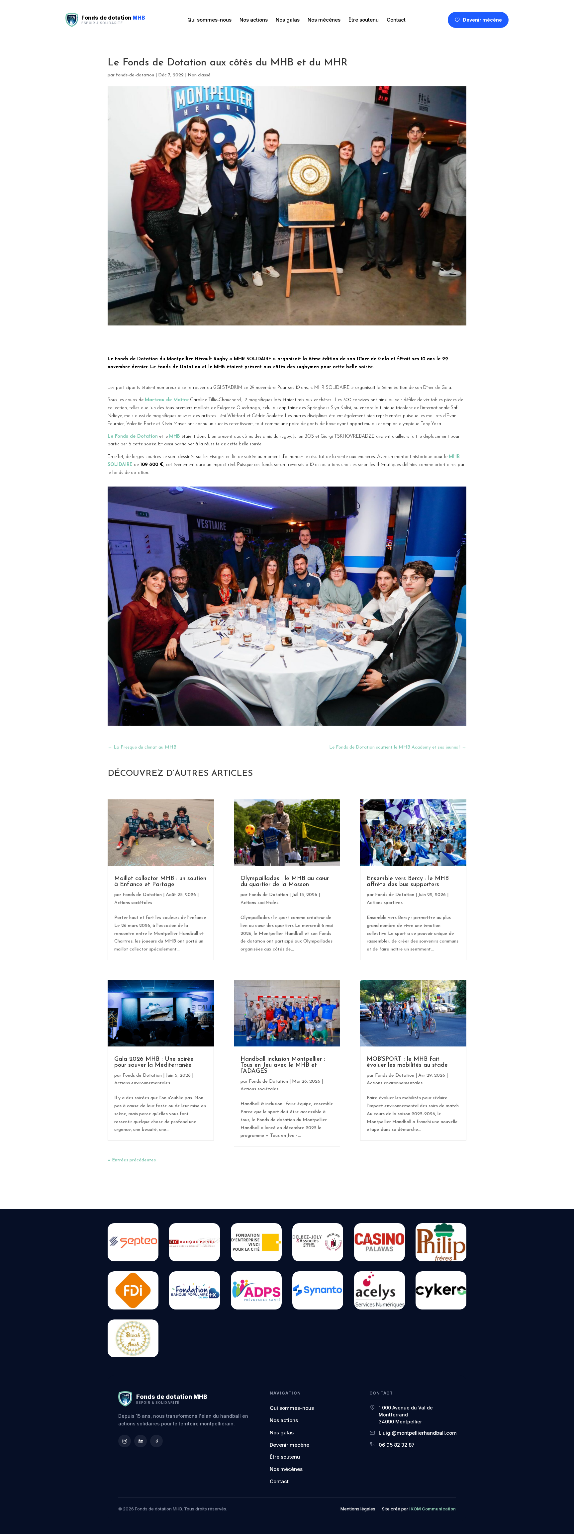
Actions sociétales (133, 902)
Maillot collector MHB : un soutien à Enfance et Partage (160, 882)
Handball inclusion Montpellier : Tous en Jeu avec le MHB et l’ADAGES (282, 1065)
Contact (396, 20)
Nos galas (288, 20)
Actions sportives (385, 902)
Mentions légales (357, 1508)
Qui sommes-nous (209, 20)
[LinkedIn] (140, 1441)
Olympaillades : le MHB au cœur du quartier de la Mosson (284, 882)
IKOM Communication (432, 1508)
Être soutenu (363, 20)
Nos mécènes (324, 20)
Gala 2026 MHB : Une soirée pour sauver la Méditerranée (154, 1062)
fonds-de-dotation (135, 75)
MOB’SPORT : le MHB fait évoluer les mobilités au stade (407, 1062)
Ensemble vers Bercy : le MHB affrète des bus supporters (408, 882)
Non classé (199, 75)
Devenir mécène (482, 20)
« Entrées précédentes (132, 1160)
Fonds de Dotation (142, 894)
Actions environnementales (142, 1083)
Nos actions (253, 20)
